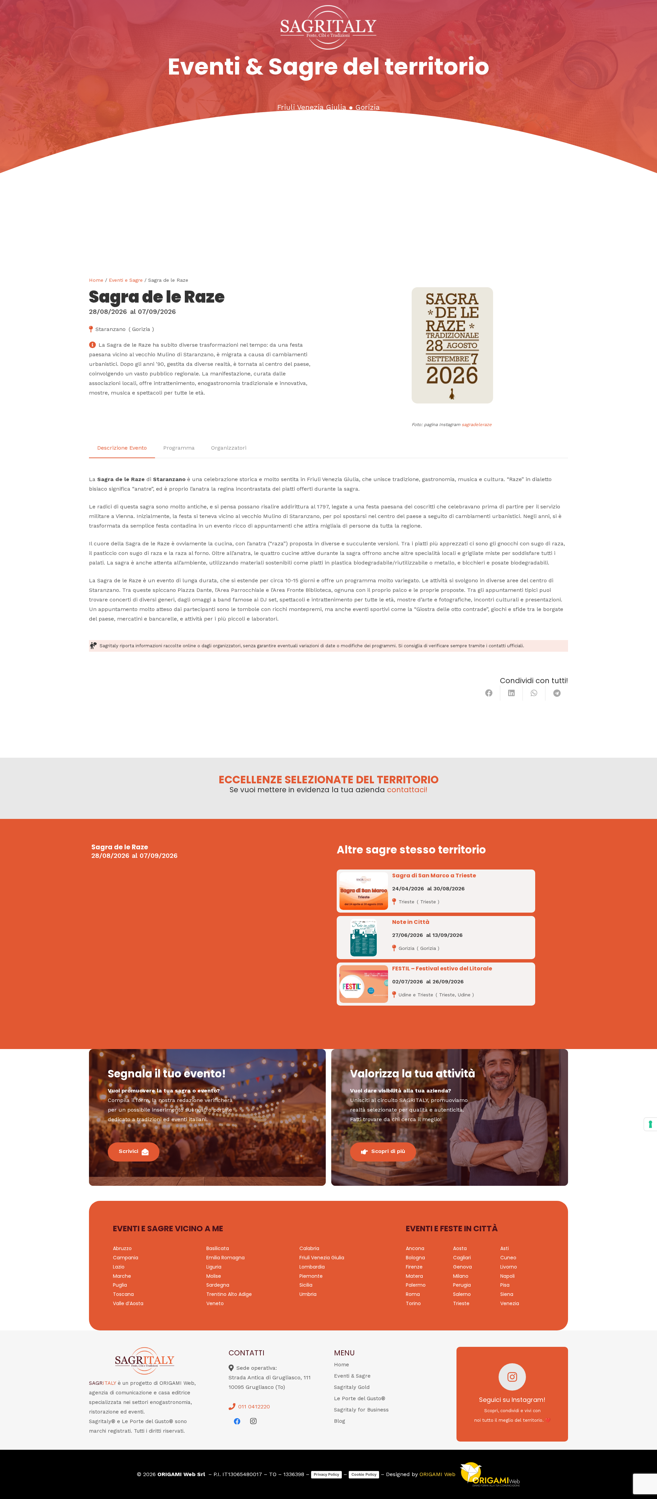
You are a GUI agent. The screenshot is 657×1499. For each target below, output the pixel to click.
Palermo (416, 1285)
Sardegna (217, 1285)
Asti (504, 1248)
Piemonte (311, 1276)
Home (96, 280)
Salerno (462, 1294)
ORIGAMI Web (437, 1474)
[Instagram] (253, 1421)
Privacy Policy (326, 1474)
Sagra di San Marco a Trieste (434, 875)
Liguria (213, 1266)
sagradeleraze (477, 424)
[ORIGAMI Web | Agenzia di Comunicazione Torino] (489, 1474)
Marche (122, 1276)
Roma (413, 1294)
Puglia (120, 1285)
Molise (213, 1276)
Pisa (505, 1285)
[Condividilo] (489, 693)
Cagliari (462, 1257)
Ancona (415, 1248)
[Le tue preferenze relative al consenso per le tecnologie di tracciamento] (650, 1124)
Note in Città (410, 922)
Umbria (308, 1294)
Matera (414, 1276)
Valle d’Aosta (128, 1303)
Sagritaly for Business (361, 1410)
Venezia (509, 1303)
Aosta (460, 1248)
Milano (460, 1276)
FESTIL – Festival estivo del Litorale (442, 968)
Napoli (507, 1276)
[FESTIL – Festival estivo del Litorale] (363, 984)
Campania (125, 1257)
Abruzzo (122, 1248)
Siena (506, 1294)
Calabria (309, 1248)
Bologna (415, 1257)
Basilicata (217, 1248)
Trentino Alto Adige (229, 1294)
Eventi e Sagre (126, 280)
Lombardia (312, 1266)
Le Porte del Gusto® (359, 1398)
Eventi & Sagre (352, 1376)
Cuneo (508, 1257)
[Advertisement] (328, 225)
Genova (462, 1266)
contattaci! (407, 790)
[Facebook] (237, 1421)
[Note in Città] (363, 937)
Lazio (119, 1266)
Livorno (508, 1266)
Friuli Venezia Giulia (311, 107)
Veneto (215, 1303)
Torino (413, 1303)
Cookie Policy (363, 1474)
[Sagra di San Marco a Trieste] (363, 891)
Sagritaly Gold (352, 1387)
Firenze (414, 1266)
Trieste (461, 1303)
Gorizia (368, 107)
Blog (339, 1421)
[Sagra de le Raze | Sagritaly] (452, 345)
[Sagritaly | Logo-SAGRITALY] (329, 27)
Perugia (462, 1285)
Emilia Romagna (225, 1257)
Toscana (123, 1294)
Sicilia (305, 1285)
